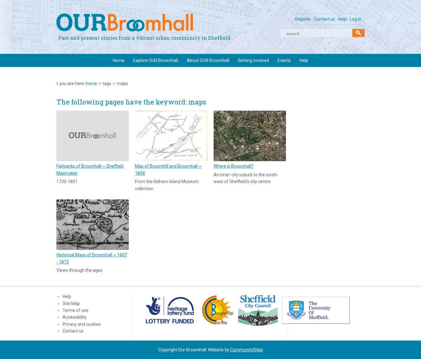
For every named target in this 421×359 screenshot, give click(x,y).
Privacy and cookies (82, 324)
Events (284, 60)
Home (119, 60)
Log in (355, 19)
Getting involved (253, 60)
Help (342, 19)
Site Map (71, 303)
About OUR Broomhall (208, 60)
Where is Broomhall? (233, 166)
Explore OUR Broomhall (155, 60)
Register (303, 19)
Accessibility (75, 317)
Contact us (324, 19)
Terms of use (75, 310)
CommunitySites (246, 349)
